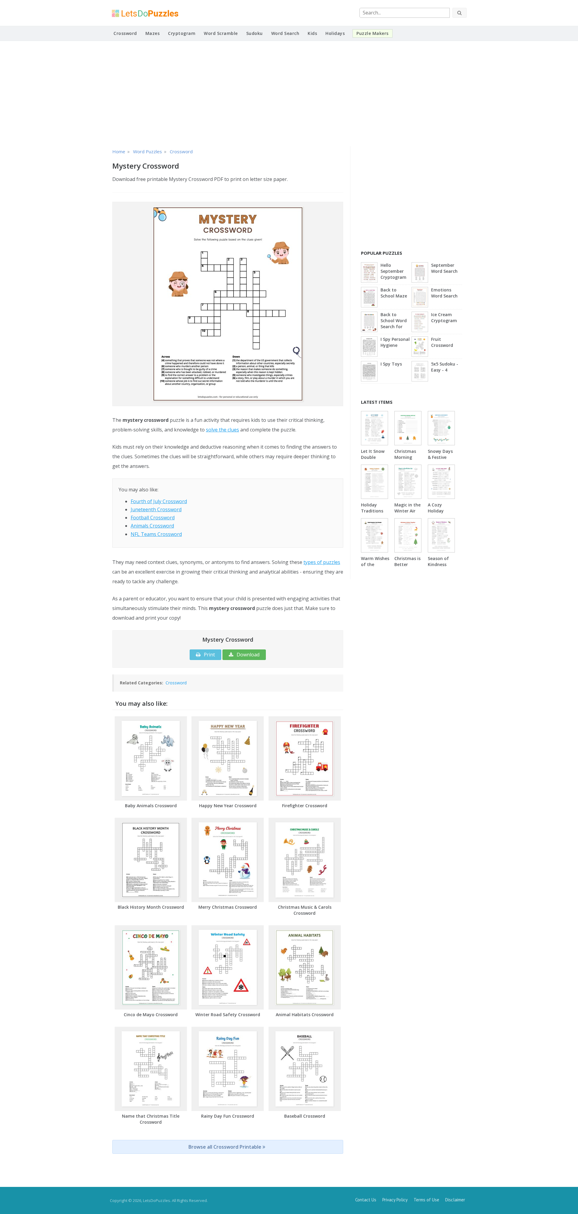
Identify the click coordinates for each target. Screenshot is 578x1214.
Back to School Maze (394, 293)
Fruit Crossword (442, 342)
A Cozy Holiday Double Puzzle (436, 514)
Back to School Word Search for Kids (394, 321)
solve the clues (222, 429)
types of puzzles (321, 562)
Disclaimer (455, 1200)
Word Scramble (221, 33)
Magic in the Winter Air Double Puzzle (407, 514)
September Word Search (444, 268)
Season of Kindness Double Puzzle (438, 567)
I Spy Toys (391, 364)
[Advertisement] (289, 93)
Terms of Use (426, 1200)
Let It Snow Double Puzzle (372, 457)
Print (209, 654)
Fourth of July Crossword (159, 501)
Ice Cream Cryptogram (444, 317)
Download (247, 654)
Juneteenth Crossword (156, 509)
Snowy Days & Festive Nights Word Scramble (441, 460)
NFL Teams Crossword (156, 534)
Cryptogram (181, 33)
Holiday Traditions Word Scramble (372, 514)
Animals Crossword (152, 525)
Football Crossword (153, 517)
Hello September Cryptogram (393, 271)
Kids (312, 33)
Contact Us (365, 1200)
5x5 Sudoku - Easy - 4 (444, 367)
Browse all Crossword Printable (225, 1147)
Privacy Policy (395, 1200)
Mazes (152, 33)
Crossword (125, 33)
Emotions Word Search (444, 293)
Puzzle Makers (372, 33)
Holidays (335, 33)
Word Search (285, 33)
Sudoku (254, 33)
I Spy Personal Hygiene (395, 342)
